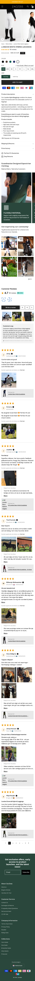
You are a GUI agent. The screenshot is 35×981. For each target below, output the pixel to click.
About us (3, 887)
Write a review (11, 307)
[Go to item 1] (6, 316)
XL (28, 69)
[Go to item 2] (17, 316)
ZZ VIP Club (4, 914)
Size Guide (4, 945)
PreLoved (4, 954)
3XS (3, 69)
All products (4, 951)
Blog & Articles (5, 890)
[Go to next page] (29, 843)
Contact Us (4, 902)
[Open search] (22, 307)
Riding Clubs (4, 932)
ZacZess (20, 977)
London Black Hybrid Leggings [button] (16, 641)
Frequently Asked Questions (9, 908)
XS (12, 69)
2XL (32, 69)
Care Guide (4, 942)
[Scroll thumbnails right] (31, 316)
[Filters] (27, 307)
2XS (7, 69)
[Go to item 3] (27, 316)
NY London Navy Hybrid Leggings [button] (17, 505)
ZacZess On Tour (6, 893)
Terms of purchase (7, 924)
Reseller (3, 930)
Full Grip (5, 76)
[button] (2, 6)
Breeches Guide (6, 948)
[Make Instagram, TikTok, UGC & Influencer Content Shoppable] (30, 279)
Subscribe (26, 872)
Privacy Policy (5, 927)
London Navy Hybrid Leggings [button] (16, 394)
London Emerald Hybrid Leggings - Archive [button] (18, 716)
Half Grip (16, 77)
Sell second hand (6, 911)
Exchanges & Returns (7, 905)
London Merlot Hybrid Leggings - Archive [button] (20, 569)
